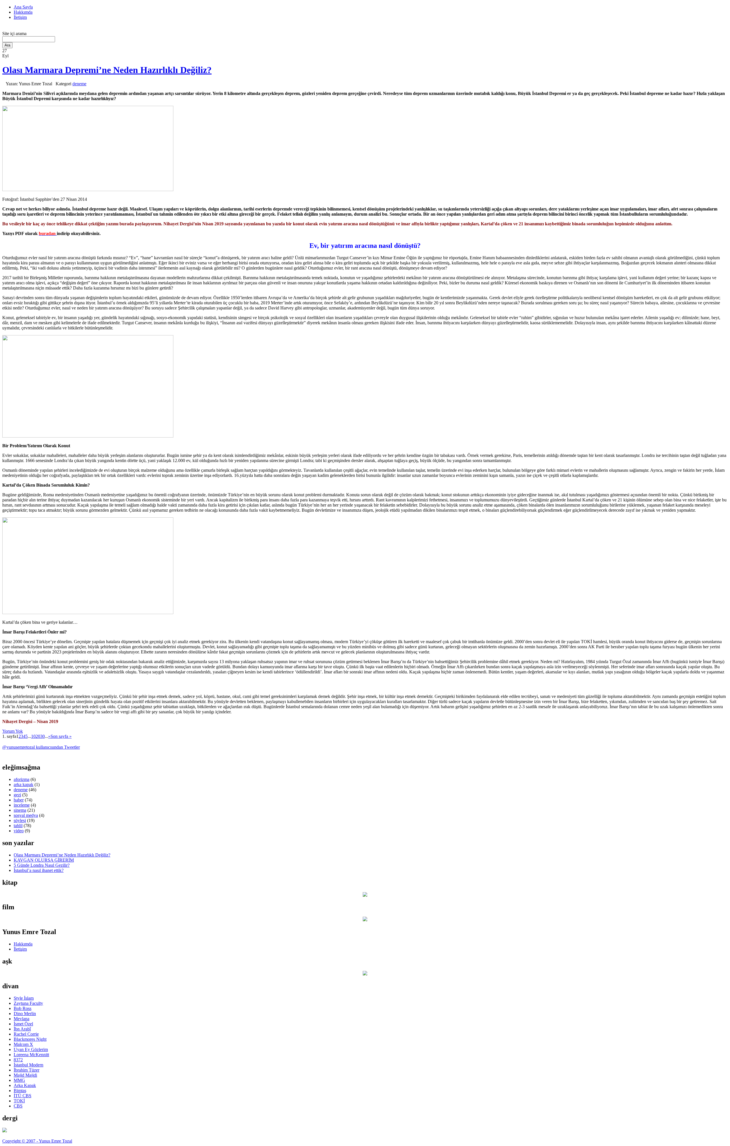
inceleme (22, 805)
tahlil (18, 825)
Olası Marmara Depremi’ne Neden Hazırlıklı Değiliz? (107, 70)
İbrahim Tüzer (26, 1070)
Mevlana (21, 1018)
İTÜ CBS (22, 1095)
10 (33, 736)
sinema (20, 810)
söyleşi (20, 820)
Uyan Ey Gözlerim (31, 1049)
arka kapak (23, 784)
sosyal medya (26, 815)
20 (38, 736)
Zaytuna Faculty (28, 1003)
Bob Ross (22, 1008)
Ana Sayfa (23, 7)
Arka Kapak (25, 1085)
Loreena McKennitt (31, 1054)
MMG (19, 1080)
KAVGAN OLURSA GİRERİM (44, 860)
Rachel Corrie (26, 1034)
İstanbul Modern (28, 1064)
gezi (17, 794)
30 (42, 736)
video (19, 830)
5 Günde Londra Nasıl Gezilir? (42, 865)
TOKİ (19, 1100)
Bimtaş (20, 1090)
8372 (18, 1059)
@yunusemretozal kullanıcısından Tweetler (41, 747)
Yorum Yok (12, 731)
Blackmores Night (30, 1039)
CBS (18, 1106)
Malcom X (23, 1044)
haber (19, 799)
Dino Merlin (25, 1013)
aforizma (21, 779)
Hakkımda (23, 12)
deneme (79, 83)
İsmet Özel (23, 1023)
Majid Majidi (25, 1075)
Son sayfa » (61, 736)
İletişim (20, 17)
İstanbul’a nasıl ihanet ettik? (39, 870)
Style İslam (24, 998)
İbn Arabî (22, 1028)
